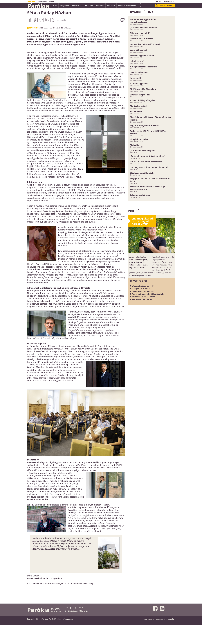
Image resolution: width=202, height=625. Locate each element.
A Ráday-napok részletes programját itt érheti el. (60, 547)
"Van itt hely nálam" (139, 72)
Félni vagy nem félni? (140, 33)
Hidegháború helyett (139, 139)
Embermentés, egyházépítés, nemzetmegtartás (143, 20)
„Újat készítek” (137, 61)
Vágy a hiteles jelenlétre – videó (144, 125)
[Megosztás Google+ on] (35, 20)
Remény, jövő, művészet (141, 38)
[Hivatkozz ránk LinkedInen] (47, 20)
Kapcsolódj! (135, 78)
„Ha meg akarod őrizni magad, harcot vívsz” (150, 167)
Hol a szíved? (136, 111)
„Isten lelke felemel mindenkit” (144, 27)
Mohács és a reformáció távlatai (145, 44)
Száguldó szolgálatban (140, 195)
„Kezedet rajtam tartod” (142, 286)
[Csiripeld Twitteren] (41, 20)
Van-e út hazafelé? (138, 50)
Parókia (38, 6)
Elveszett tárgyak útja (140, 94)
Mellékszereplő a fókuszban (143, 89)
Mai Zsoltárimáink (138, 106)
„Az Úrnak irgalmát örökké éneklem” (147, 156)
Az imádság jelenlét (139, 83)
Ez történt (33, 28)
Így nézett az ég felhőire (142, 291)
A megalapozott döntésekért (143, 66)
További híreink (140, 12)
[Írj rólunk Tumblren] (52, 20)
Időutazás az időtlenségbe (142, 173)
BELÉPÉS (159, 1)
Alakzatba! (135, 145)
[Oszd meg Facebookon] (29, 20)
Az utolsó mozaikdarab (142, 299)
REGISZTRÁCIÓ (169, 1)
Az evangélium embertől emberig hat (148, 294)
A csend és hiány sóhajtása (142, 100)
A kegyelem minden (141, 288)
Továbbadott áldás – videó (143, 296)
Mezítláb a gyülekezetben (142, 55)
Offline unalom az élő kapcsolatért (146, 161)
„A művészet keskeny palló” (143, 150)
